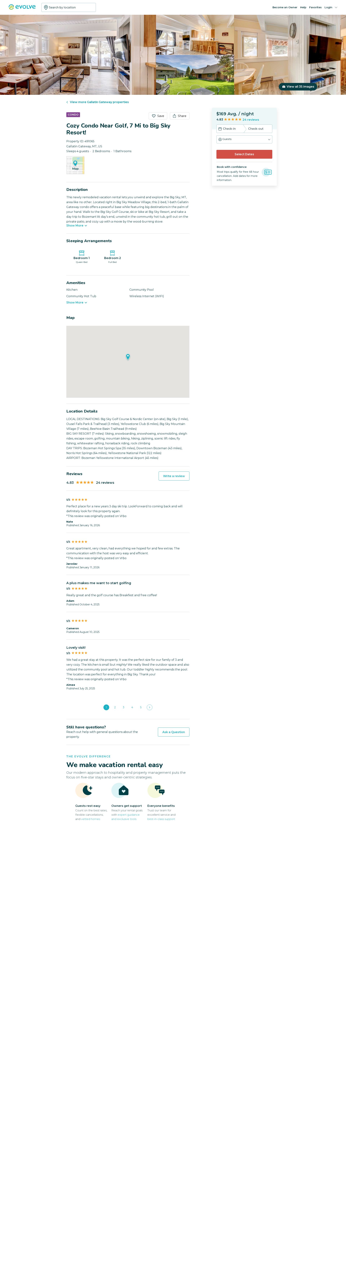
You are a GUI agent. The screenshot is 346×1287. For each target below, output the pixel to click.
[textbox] (68, 7)
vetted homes (90, 819)
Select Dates (244, 154)
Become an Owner (284, 7)
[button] (244, 139)
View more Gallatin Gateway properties (99, 102)
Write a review (174, 476)
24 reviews (251, 119)
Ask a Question (173, 732)
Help (303, 7)
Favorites (315, 7)
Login (328, 7)
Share (182, 116)
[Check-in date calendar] (220, 129)
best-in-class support (161, 819)
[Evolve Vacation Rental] (22, 8)
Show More (74, 225)
